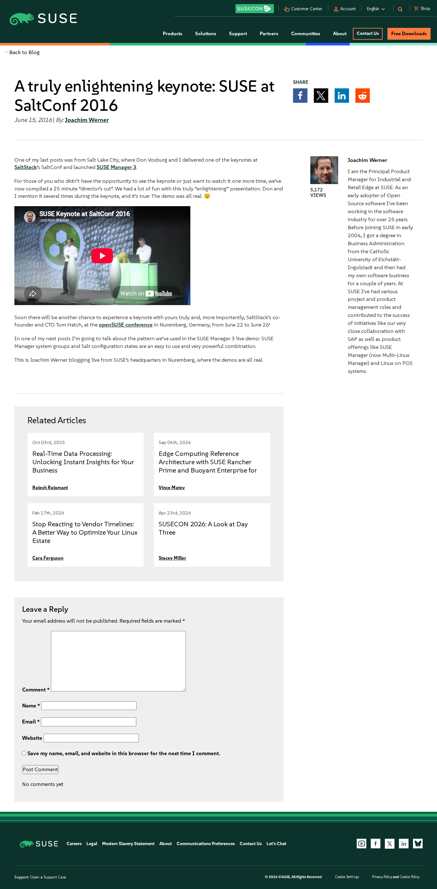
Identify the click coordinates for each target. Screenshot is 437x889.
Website (32, 738)
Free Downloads (409, 33)
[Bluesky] (418, 843)
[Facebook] (375, 843)
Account (348, 8)
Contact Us (368, 33)
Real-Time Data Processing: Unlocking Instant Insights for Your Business (83, 461)
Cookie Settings (347, 877)
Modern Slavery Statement (128, 843)
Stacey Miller (172, 558)
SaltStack (25, 167)
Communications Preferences (206, 843)
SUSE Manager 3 (116, 167)
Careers (74, 843)
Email (31, 721)
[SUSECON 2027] (254, 8)
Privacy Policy (382, 877)
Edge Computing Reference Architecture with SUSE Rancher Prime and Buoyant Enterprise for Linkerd (208, 465)
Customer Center (306, 8)
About (165, 843)
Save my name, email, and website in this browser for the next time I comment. (124, 753)
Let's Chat (276, 843)
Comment (36, 689)
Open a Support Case (48, 877)
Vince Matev (172, 487)
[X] (389, 843)
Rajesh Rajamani (50, 487)
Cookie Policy (409, 877)
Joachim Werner (87, 120)
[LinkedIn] (404, 843)
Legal (91, 843)
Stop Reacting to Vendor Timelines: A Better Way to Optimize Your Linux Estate (85, 532)
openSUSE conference (126, 324)
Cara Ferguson (47, 558)
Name (31, 705)
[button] (300, 95)
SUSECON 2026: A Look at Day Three (203, 528)
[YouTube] (361, 843)
